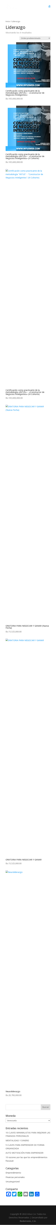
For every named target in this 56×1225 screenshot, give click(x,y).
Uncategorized (13, 1181)
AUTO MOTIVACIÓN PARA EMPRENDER (24, 1152)
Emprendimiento (13, 1172)
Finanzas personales (15, 1177)
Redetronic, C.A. (28, 1221)
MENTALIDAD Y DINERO (17, 1140)
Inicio (8, 21)
